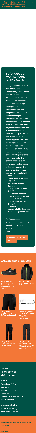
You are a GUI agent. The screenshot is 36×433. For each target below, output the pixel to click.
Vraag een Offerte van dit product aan (17, 238)
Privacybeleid (5, 431)
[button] (15, 18)
